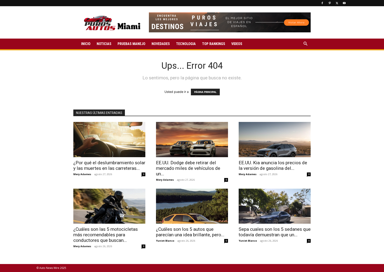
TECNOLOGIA (186, 44)
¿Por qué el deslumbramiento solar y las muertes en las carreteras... (109, 165)
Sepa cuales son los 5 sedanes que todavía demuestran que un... (275, 232)
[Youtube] (344, 3)
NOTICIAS (104, 44)
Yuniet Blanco (165, 240)
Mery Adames (82, 174)
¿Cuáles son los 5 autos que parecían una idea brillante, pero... (190, 232)
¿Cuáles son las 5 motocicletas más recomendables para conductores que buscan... (105, 235)
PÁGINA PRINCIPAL (205, 92)
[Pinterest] (329, 3)
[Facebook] (322, 3)
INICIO (85, 44)
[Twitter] (337, 3)
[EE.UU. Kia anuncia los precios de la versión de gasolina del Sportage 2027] (275, 139)
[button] (305, 44)
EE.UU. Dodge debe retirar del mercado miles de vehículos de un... (188, 168)
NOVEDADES (161, 44)
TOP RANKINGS (213, 44)
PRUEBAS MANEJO (131, 44)
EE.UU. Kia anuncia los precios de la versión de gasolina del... (273, 165)
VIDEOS (236, 44)
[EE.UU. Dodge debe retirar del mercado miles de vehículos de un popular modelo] (192, 139)
